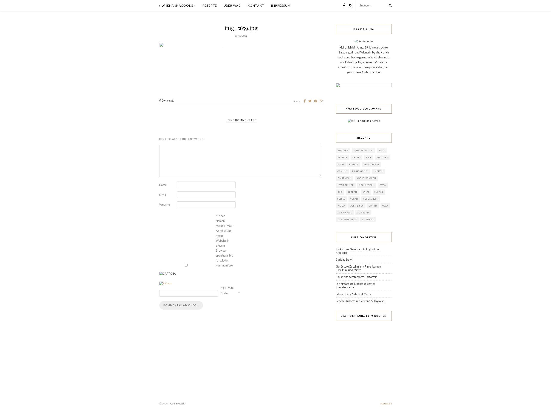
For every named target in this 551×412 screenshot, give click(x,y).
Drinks (356, 157)
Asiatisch (343, 150)
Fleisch (353, 164)
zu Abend (363, 212)
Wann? (373, 206)
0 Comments (166, 100)
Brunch (342, 157)
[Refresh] (165, 283)
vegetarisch (370, 199)
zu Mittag (368, 219)
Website (164, 204)
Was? (385, 206)
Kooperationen (366, 178)
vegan (354, 199)
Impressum (280, 5)
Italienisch (344, 178)
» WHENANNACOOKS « (177, 5)
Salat (366, 192)
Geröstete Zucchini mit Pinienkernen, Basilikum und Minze (359, 268)
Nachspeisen (367, 185)
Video (341, 206)
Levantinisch (345, 185)
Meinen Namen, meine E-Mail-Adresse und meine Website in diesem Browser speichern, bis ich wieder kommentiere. (224, 240)
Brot (382, 150)
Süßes (341, 199)
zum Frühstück (347, 219)
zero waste (344, 212)
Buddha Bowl (344, 259)
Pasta (383, 185)
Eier (368, 157)
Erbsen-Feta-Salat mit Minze (353, 294)
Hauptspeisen (360, 171)
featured (382, 157)
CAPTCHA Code (227, 291)
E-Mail (163, 194)
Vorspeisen (357, 206)
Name (163, 184)
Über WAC (232, 5)
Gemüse (342, 171)
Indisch (378, 171)
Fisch (340, 164)
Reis (339, 192)
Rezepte (209, 5)
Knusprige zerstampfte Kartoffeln (356, 277)
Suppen (379, 192)
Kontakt (256, 5)
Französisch (371, 164)
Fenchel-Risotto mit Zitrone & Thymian (360, 301)
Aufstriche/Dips (364, 150)
